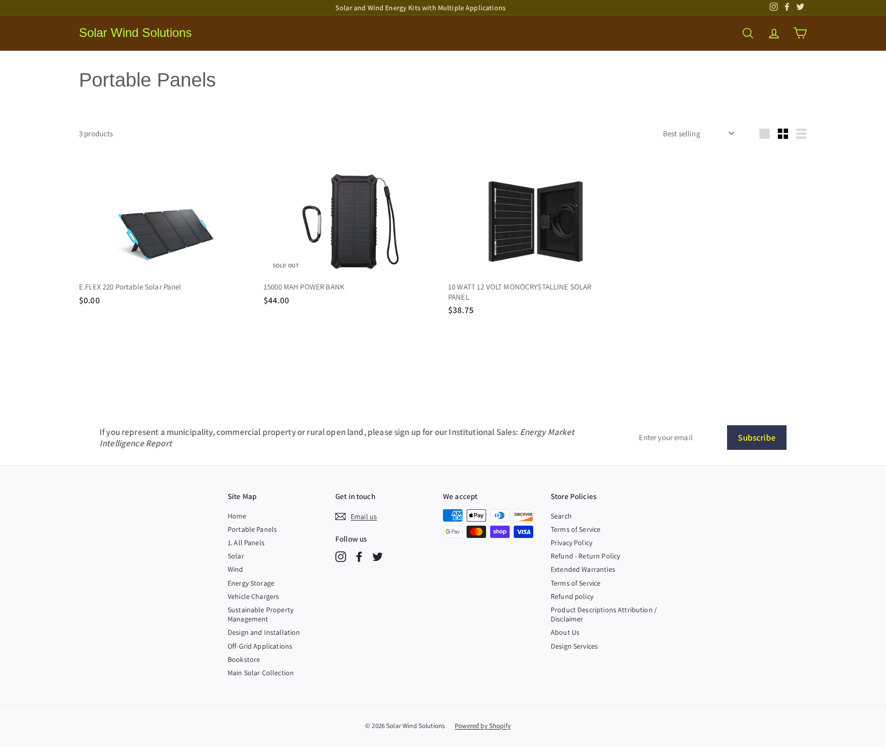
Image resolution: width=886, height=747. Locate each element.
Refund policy (572, 596)
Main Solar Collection (261, 672)
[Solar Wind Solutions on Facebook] (359, 556)
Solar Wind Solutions (135, 32)
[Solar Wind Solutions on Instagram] (340, 556)
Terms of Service (575, 529)
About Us (565, 632)
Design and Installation (264, 632)
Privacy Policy (571, 542)
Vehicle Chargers (253, 596)
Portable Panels (252, 529)
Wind (236, 569)
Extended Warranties (583, 569)
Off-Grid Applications (260, 646)
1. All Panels (246, 542)
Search (561, 516)
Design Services (574, 646)
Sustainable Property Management (260, 614)
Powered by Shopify (483, 725)
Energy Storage (251, 583)
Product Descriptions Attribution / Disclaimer (604, 614)
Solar (236, 556)
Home (237, 516)
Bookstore (244, 659)
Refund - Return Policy (585, 556)
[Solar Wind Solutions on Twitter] (377, 556)
